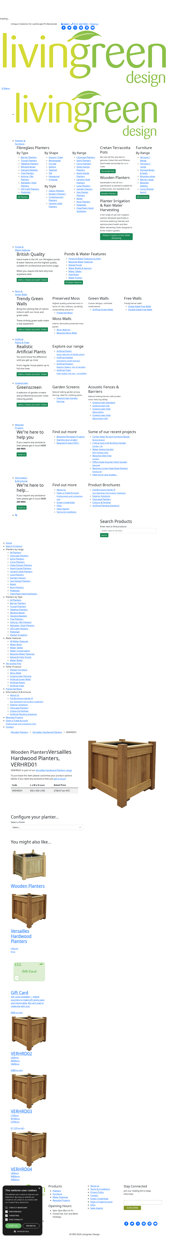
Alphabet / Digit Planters (22, 625)
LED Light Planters (30, 189)
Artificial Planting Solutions (105, 505)
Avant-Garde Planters (20, 568)
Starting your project (67, 439)
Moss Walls (15, 673)
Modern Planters (57, 194)
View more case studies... (105, 474)
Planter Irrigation (18, 635)
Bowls (80, 198)
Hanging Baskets (29, 170)
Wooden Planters (108, 193)
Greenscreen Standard (103, 402)
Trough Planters (29, 160)
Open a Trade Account (70, 496)
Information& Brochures (21, 479)
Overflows (74, 274)
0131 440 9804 (80, 23)
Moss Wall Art (63, 329)
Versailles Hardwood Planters (47, 732)
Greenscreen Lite (100, 405)
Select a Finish (18, 822)
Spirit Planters (84, 160)
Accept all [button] (13, 1226)
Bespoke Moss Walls (67, 332)
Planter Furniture (18, 669)
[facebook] (63, 27)
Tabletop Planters (29, 163)
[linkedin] (87, 27)
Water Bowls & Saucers (80, 268)
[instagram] (75, 27)
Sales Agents (63, 508)
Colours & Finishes (101, 502)
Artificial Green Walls (102, 309)
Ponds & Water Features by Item (85, 258)
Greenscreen (21, 383)
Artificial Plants (17, 682)
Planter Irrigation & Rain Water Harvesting (116, 236)
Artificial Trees (17, 685)
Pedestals (25, 192)
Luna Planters (83, 185)
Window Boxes (28, 166)
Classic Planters (56, 190)
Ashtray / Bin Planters (21, 622)
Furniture (57, 1194)
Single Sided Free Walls (139, 306)
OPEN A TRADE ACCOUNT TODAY (32, 280)
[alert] (22, 1210)
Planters (57, 1190)
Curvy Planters (84, 163)
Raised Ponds (75, 265)
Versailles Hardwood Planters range (54, 770)
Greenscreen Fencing (20, 676)
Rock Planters (83, 201)
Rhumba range (147, 176)
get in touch (60, 778)
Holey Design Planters (21, 565)
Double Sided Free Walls (140, 309)
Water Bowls (16, 660)
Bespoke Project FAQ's (68, 443)
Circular (53, 163)
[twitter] (69, 27)
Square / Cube (56, 157)
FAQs (59, 505)
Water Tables (75, 271)
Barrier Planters (29, 157)
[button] (22, 1231)
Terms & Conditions (66, 512)
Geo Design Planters (20, 581)
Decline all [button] (31, 1226)
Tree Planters (27, 173)
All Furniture (142, 197)
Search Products (14, 546)
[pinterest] (81, 27)
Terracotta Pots (107, 171)
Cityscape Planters (86, 157)
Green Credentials (66, 502)
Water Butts (16, 644)
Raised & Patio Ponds (20, 657)
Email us (94, 23)
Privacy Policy (97, 1192)
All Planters (23, 197)
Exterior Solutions (101, 496)
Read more (24, 1202)
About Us (61, 489)
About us (94, 1185)
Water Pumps (75, 277)
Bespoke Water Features (81, 261)
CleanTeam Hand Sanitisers (23, 593)
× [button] (39, 1188)
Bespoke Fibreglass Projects (71, 436)
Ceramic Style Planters (21, 571)
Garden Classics (84, 189)
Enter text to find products (113, 526)
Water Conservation (20, 650)
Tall (50, 173)
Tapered (53, 170)
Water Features (60, 1197)
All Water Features (73, 282)
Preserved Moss (65, 312)
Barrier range (147, 179)
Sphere (52, 166)
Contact (10, 726)
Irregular (53, 179)
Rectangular (55, 160)
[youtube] (92, 27)
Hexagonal (54, 176)
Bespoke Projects (14, 717)
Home (9, 543)
